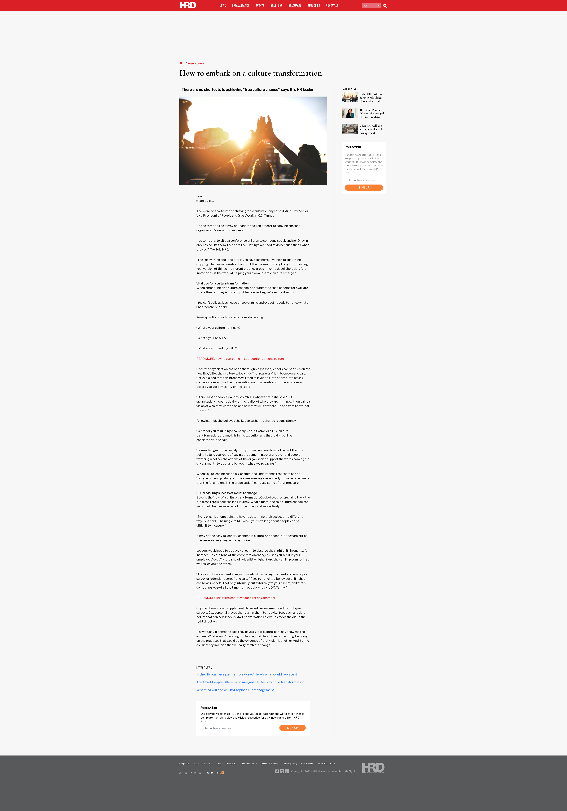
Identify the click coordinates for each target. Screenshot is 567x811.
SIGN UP (292, 727)
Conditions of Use (249, 763)
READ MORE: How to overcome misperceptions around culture (240, 358)
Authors (219, 763)
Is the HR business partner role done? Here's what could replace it (246, 674)
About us (183, 772)
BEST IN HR (276, 5)
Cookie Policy (307, 763)
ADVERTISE (332, 5)
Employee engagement (196, 63)
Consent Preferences (270, 763)
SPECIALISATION (241, 5)
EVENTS (260, 5)
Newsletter (232, 763)
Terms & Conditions (326, 763)
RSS (219, 772)
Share (211, 200)
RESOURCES (295, 5)
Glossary (208, 763)
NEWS (223, 5)
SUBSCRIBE (314, 5)
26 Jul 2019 (201, 200)
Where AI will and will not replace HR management (235, 690)
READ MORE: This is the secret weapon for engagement (235, 598)
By (199, 196)
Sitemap (209, 772)
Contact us (196, 772)
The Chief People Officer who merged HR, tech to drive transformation (250, 682)
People (196, 763)
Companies (184, 763)
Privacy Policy (290, 763)
